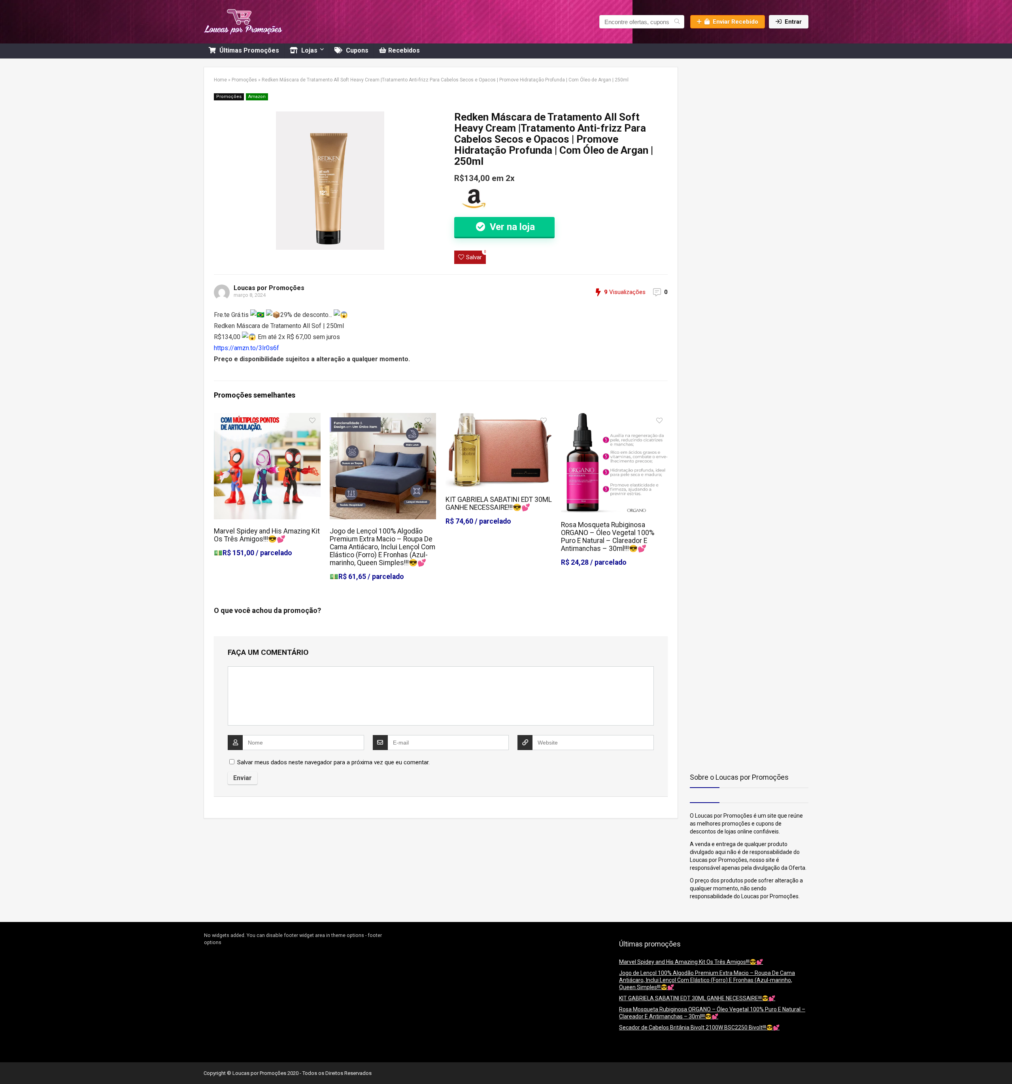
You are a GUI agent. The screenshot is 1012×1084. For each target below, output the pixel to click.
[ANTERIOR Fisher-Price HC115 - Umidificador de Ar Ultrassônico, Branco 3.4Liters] (8, 1064)
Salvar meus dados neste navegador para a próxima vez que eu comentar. (333, 762)
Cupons (356, 50)
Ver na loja (511, 226)
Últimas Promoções (248, 50)
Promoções (244, 80)
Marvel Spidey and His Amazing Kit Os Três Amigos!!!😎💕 (267, 535)
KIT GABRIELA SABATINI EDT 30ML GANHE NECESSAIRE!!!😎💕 (499, 503)
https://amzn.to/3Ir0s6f (246, 348)
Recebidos (404, 50)
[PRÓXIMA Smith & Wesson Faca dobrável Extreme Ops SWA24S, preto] (1004, 1064)
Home (220, 80)
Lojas (308, 50)
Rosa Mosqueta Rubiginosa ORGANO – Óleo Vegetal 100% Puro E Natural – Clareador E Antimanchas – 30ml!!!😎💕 (607, 536)
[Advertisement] (739, 116)
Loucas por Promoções (269, 288)
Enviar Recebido (735, 21)
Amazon (257, 96)
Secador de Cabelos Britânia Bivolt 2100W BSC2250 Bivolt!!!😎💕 (699, 1027)
